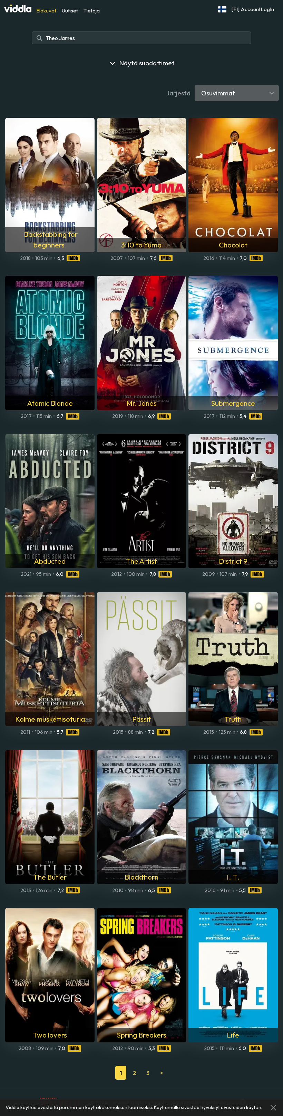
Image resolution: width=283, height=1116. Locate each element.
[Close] (273, 1108)
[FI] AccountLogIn (253, 9)
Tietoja (92, 10)
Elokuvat (46, 10)
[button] (222, 9)
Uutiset (70, 10)
